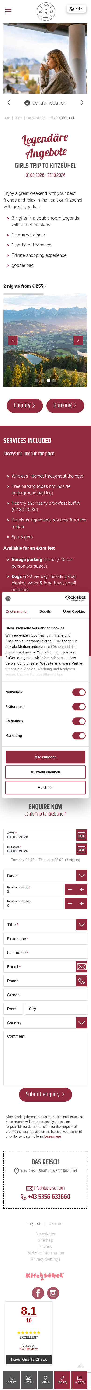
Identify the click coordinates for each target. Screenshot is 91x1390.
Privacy (45, 1246)
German (56, 1223)
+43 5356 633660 (48, 1196)
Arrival (45, 1382)
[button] (77, 9)
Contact (12, 1382)
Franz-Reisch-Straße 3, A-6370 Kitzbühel (48, 1171)
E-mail (28, 1382)
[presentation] (8, 101)
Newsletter (46, 1233)
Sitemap (45, 1240)
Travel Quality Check (28, 1359)
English (34, 1223)
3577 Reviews (28, 1349)
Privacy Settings (45, 1259)
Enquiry (62, 1382)
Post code (12, 1014)
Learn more (52, 1136)
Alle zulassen (45, 757)
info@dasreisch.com (49, 1188)
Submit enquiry (43, 1094)
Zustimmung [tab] (16, 611)
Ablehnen (45, 787)
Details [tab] (45, 611)
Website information (45, 1252)
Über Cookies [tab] (74, 611)
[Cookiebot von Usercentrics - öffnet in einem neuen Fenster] (65, 598)
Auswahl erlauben (45, 772)
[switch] (79, 706)
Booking (79, 1382)
